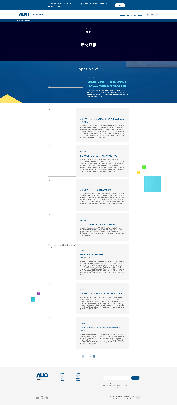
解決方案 (61, 376)
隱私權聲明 (126, 396)
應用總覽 (61, 380)
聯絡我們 (140, 15)
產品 (128, 15)
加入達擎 (78, 378)
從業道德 (132, 396)
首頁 (18, 20)
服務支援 (23, 20)
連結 (59, 6)
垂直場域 (122, 15)
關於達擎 (133, 15)
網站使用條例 (119, 396)
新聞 (28, 20)
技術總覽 (78, 373)
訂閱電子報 (111, 396)
